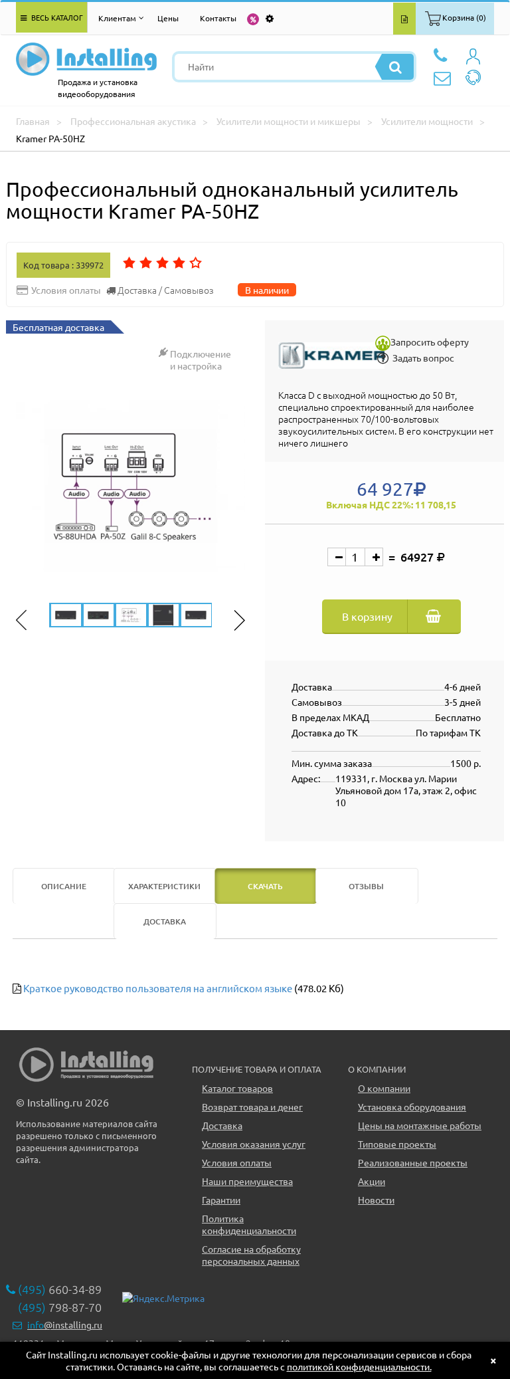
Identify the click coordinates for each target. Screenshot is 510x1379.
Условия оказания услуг (253, 1144)
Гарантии (221, 1200)
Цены (168, 18)
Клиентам (117, 18)
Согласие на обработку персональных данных (251, 1255)
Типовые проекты (397, 1144)
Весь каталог (56, 17)
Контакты (218, 18)
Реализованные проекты (413, 1162)
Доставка (222, 1125)
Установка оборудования (412, 1107)
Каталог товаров (237, 1088)
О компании (384, 1088)
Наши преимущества (247, 1181)
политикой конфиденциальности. (359, 1366)
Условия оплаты (237, 1162)
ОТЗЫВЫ (366, 886)
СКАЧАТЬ (265, 886)
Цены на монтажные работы (419, 1125)
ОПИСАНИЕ (63, 886)
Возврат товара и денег (252, 1107)
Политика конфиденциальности (249, 1224)
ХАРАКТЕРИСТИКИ (164, 886)
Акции (371, 1181)
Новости (376, 1200)
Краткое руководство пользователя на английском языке (157, 988)
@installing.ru (64, 1324)
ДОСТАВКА (164, 921)
